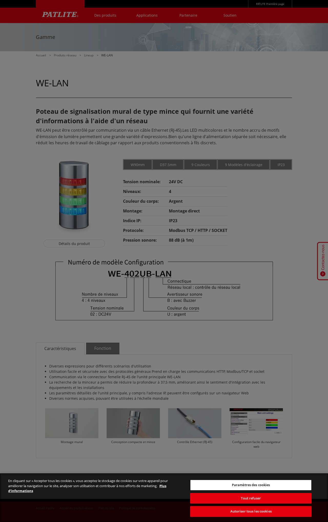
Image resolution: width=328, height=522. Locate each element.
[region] (164, 497)
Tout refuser (251, 498)
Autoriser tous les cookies (251, 511)
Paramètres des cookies (251, 485)
